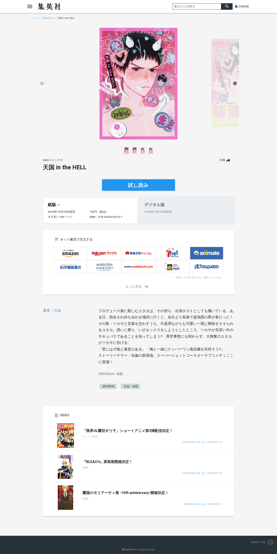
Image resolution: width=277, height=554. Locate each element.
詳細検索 (243, 6)
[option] (138, 83)
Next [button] (235, 83)
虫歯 (57, 310)
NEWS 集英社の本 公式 (194, 442)
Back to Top (262, 542)
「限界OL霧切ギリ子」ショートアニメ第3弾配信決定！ (128, 431)
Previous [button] (42, 83)
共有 (222, 160)
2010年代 (108, 386)
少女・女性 (131, 386)
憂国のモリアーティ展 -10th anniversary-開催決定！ (126, 493)
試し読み (138, 185)
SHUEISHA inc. (130, 550)
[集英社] (49, 6)
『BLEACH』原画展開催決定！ (108, 462)
